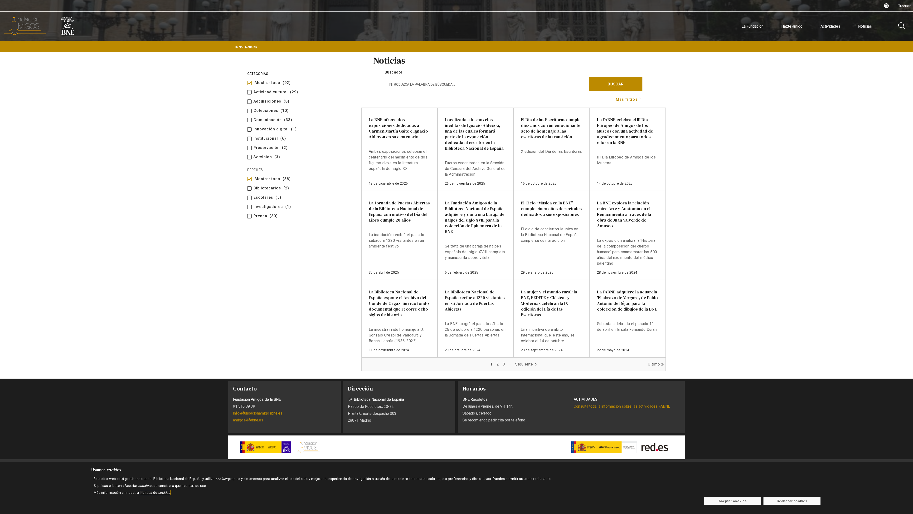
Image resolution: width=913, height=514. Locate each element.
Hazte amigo (791, 26)
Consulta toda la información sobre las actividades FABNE (622, 406)
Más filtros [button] (627, 99)
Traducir (904, 6)
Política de (155, 492)
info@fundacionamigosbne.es (257, 413)
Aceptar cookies (733, 501)
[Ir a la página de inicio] (25, 34)
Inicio (239, 47)
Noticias (865, 26)
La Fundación (752, 26)
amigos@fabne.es (248, 420)
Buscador (393, 72)
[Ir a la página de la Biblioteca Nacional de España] (67, 34)
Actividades (830, 26)
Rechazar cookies (792, 501)
